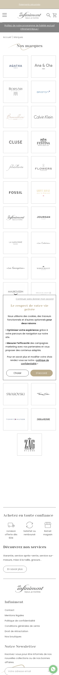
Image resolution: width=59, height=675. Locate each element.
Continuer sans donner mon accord (34, 299)
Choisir (17, 373)
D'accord (41, 373)
